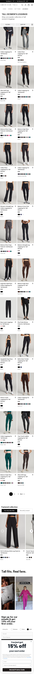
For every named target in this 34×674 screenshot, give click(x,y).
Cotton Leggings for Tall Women (6, 52)
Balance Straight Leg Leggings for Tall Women (24, 246)
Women (10, 9)
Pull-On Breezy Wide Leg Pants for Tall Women (10, 552)
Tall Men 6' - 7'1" (10, 1)
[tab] (9, 510)
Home (4, 9)
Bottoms (17, 9)
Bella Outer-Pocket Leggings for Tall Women (23, 360)
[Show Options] (30, 665)
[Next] (31, 531)
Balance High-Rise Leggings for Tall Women (23, 130)
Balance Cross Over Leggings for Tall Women (23, 208)
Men (23, 629)
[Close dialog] (31, 641)
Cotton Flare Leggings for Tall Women (23, 53)
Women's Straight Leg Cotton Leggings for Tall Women (6, 208)
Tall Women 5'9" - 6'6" (22, 1)
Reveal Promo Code (17, 670)
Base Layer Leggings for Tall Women (6, 323)
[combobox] (17, 665)
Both (30, 629)
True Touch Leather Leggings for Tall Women (23, 438)
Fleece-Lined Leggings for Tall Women (5, 399)
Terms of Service (29, 657)
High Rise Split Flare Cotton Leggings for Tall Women (6, 285)
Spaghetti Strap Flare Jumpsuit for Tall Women (6, 360)
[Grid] (32, 24)
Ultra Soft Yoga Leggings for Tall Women (5, 92)
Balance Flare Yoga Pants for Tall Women (6, 130)
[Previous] (2, 531)
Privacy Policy (5, 658)
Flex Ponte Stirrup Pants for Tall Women (24, 323)
